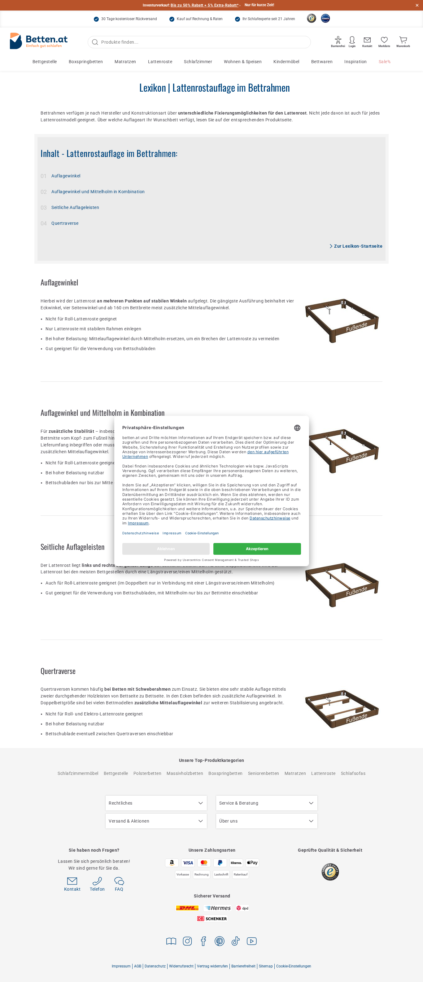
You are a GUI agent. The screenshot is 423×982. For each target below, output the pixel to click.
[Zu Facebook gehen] (203, 942)
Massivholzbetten (185, 773)
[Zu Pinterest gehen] (220, 942)
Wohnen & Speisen (243, 61)
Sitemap (266, 966)
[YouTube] (252, 942)
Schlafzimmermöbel (78, 773)
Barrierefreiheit (243, 966)
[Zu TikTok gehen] (236, 942)
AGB (137, 966)
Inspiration (355, 61)
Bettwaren (322, 61)
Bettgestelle (45, 61)
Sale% (385, 61)
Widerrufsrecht (181, 966)
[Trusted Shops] (311, 18)
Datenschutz (155, 966)
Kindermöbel (286, 61)
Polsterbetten (147, 773)
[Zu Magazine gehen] (171, 942)
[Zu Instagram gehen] (187, 942)
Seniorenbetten (263, 773)
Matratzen (125, 61)
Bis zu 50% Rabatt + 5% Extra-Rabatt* (204, 5)
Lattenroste (160, 61)
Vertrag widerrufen (212, 966)
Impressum (121, 966)
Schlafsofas (353, 773)
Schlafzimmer (198, 61)
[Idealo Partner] (325, 18)
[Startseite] (39, 42)
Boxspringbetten (86, 61)
